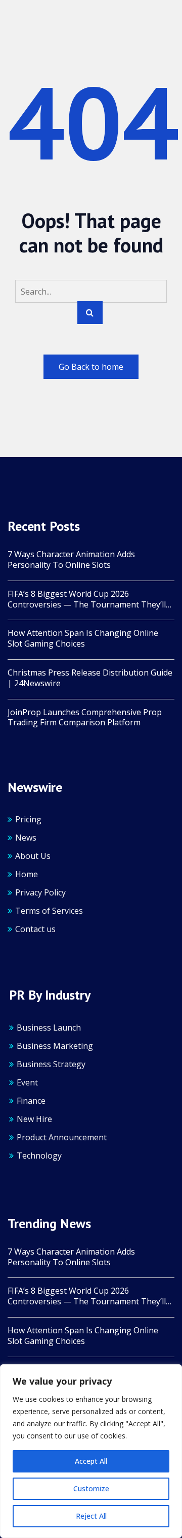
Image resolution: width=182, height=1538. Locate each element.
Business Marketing (55, 1046)
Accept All (91, 1461)
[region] (91, 1451)
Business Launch (49, 1027)
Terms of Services (49, 911)
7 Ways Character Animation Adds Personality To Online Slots (71, 559)
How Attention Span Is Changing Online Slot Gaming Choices (83, 638)
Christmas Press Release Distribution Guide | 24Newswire (90, 678)
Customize (91, 1488)
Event (27, 1082)
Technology (39, 1155)
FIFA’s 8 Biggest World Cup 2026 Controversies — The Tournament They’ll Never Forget (87, 599)
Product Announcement (62, 1137)
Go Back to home (91, 366)
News (25, 838)
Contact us (35, 929)
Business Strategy (51, 1064)
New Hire (34, 1119)
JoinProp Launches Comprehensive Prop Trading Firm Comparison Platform (85, 717)
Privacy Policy (40, 892)
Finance (31, 1101)
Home (26, 874)
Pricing (28, 819)
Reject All (91, 1516)
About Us (33, 856)
